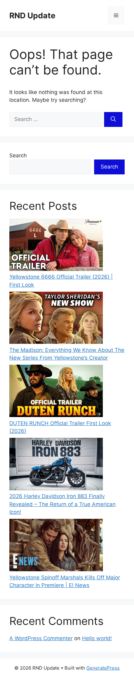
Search (18, 155)
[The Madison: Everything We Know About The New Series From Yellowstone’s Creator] (56, 319)
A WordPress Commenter (41, 638)
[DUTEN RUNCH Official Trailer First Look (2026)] (56, 392)
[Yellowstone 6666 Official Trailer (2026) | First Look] (56, 245)
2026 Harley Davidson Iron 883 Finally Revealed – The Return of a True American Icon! (62, 504)
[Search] (113, 119)
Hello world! (97, 638)
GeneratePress (103, 668)
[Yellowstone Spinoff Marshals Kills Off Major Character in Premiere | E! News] (56, 546)
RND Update (32, 15)
